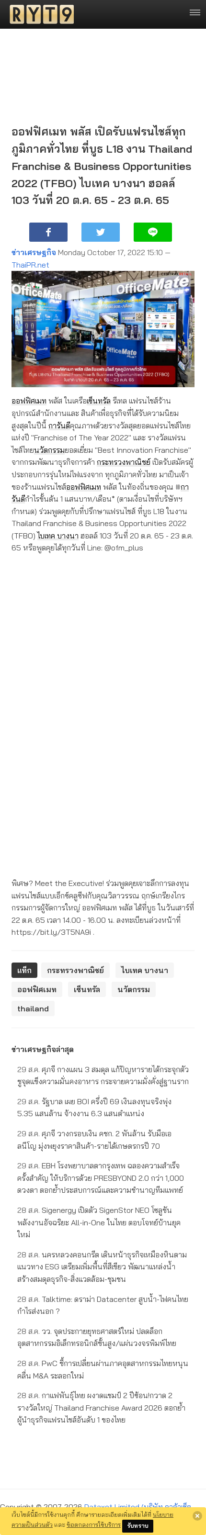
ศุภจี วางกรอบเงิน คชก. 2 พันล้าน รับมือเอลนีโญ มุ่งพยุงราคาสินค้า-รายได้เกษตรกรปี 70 (94, 1140)
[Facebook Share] (48, 232)
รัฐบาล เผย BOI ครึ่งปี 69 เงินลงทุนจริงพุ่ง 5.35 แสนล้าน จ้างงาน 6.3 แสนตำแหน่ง (94, 1108)
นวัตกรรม (49, 450)
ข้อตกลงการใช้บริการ (94, 1524)
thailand (33, 1008)
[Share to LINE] (153, 232)
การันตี (59, 425)
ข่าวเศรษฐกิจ (33, 252)
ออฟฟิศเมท (28, 400)
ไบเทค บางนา (58, 535)
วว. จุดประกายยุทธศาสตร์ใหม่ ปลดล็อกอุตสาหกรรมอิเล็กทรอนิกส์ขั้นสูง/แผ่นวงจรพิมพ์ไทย (96, 1337)
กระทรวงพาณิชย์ (123, 462)
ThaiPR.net (30, 264)
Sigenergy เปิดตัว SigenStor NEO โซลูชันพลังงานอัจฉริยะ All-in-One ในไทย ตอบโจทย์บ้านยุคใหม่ (99, 1222)
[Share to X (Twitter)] (100, 232)
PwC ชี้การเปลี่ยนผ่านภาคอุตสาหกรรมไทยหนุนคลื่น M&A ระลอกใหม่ (102, 1369)
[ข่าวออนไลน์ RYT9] (39, 14)
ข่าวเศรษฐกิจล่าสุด (42, 1049)
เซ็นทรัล (99, 400)
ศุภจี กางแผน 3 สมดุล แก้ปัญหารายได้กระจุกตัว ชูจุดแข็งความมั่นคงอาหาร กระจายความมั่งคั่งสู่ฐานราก (103, 1075)
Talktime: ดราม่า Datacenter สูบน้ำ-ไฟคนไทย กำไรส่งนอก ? (102, 1305)
